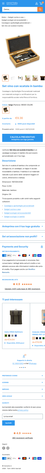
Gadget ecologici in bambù (14, 216)
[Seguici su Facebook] (3, 448)
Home (4, 17)
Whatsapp (31, 363)
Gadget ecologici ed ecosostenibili (14, 20)
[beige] (5, 110)
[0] (41, 3)
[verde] (6, 336)
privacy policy (23, 410)
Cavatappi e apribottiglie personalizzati (16, 23)
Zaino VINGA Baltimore (13, 332)
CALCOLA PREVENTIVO (22, 138)
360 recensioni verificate (22, 438)
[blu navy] (40, 338)
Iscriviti (8, 423)
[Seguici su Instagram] (7, 448)
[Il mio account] (36, 3)
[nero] (9, 336)
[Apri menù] (3, 3)
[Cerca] (40, 9)
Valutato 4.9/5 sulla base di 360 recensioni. (22, 289)
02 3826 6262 (15, 363)
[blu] (16, 336)
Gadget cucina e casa (16, 17)
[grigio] (12, 336)
